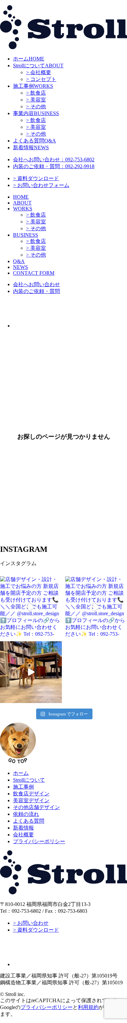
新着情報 (23, 827)
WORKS (33, 86)
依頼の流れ (26, 814)
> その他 (36, 106)
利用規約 (88, 1007)
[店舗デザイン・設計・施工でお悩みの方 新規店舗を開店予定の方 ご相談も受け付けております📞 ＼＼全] (31, 607)
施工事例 (23, 787)
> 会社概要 (38, 72)
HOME (28, 58)
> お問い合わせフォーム (41, 185)
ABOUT (38, 65)
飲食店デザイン (31, 793)
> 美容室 (36, 99)
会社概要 (23, 834)
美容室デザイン (31, 800)
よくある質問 (28, 821)
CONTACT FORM (33, 273)
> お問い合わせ (31, 923)
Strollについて (29, 780)
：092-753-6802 (53, 159)
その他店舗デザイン (36, 807)
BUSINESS (36, 113)
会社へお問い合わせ (36, 284)
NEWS (31, 147)
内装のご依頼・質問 (36, 291)
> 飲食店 (36, 93)
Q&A (34, 140)
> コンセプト (41, 79)
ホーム (21, 773)
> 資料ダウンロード (36, 178)
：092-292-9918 (53, 166)
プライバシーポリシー (39, 841)
